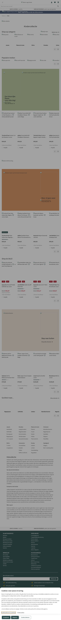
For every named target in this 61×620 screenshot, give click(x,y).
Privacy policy (20, 612)
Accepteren (6, 617)
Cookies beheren (25, 617)
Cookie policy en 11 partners (8, 612)
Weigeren (15, 617)
